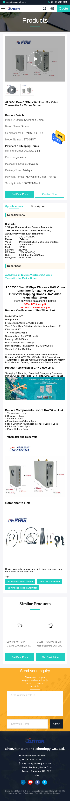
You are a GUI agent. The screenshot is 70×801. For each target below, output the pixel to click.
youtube (30, 782)
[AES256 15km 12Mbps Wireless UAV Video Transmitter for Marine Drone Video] (35, 59)
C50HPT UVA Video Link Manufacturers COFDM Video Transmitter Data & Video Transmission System (50, 644)
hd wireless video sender (20, 581)
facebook (37, 782)
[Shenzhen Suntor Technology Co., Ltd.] (13, 8)
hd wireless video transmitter (22, 587)
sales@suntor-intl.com (16, 2)
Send (56, 724)
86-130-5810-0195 (58, 2)
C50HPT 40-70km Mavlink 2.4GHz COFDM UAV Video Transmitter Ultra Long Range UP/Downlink (19, 644)
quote (63, 8)
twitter (44, 782)
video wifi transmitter (49, 581)
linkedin (23, 782)
